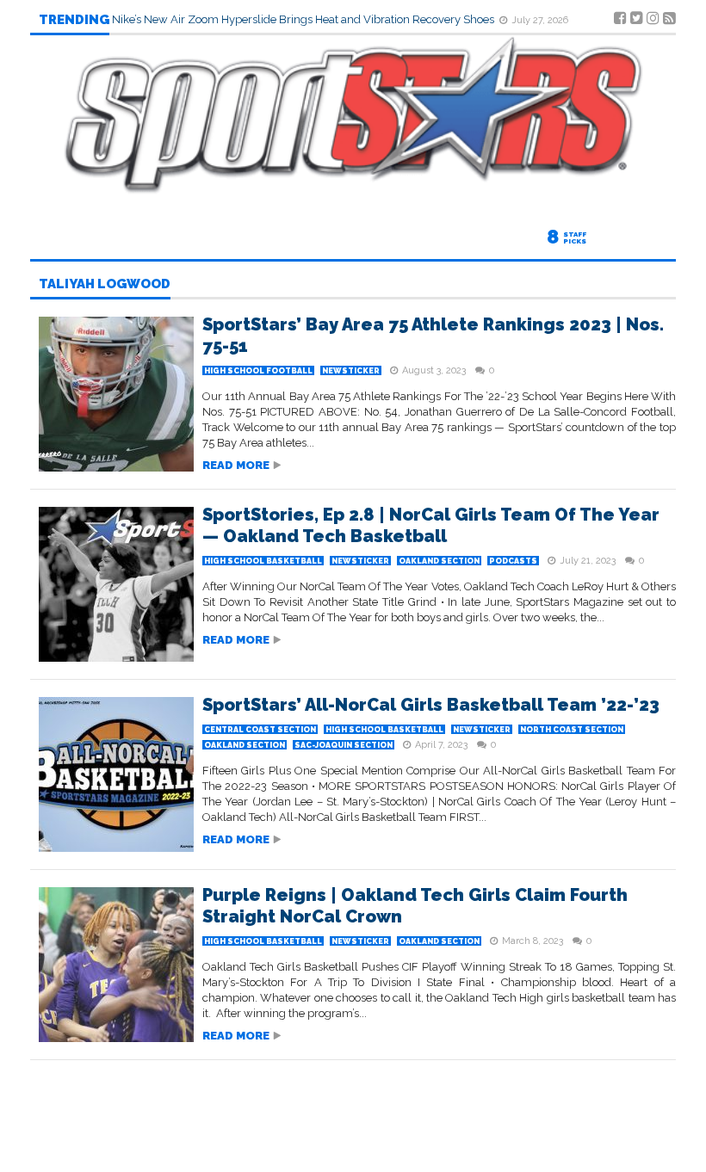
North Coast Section (571, 729)
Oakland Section (439, 561)
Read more (235, 465)
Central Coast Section (260, 729)
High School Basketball (263, 561)
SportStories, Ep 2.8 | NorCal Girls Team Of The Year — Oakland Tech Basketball (431, 525)
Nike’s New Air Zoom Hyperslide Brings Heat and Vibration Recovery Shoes (304, 19)
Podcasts (513, 561)
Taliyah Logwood (104, 285)
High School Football (258, 371)
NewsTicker (351, 371)
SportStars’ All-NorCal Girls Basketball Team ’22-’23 (431, 704)
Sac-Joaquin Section (343, 745)
